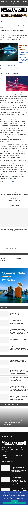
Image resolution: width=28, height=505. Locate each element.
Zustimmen (14, 500)
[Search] (26, 21)
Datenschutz (24, 1)
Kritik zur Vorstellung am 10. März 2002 (23, 60)
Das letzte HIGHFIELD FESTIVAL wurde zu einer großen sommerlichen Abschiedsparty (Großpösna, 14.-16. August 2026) (18, 468)
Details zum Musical (23, 53)
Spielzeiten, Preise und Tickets (11, 69)
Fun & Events (8, 25)
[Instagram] (13, 3)
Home (1, 25)
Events (2, 187)
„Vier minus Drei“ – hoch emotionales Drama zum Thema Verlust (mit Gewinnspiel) (18, 322)
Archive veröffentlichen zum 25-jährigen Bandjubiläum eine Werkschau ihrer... (12, 422)
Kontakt (13, 1)
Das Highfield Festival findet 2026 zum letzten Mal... (14, 230)
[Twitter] (15, 3)
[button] (1, 222)
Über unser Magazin (5, 1)
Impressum (18, 1)
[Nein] (25, 498)
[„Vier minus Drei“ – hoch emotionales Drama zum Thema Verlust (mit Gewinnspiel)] (4, 323)
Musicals (8, 187)
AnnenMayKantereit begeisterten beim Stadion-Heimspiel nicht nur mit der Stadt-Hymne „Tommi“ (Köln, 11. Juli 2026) (18, 480)
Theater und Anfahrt (7, 66)
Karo (6, 32)
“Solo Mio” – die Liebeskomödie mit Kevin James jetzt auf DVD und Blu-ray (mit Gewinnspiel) (19, 339)
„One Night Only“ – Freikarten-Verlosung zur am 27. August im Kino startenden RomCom (18, 313)
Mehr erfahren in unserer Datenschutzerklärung (14, 502)
